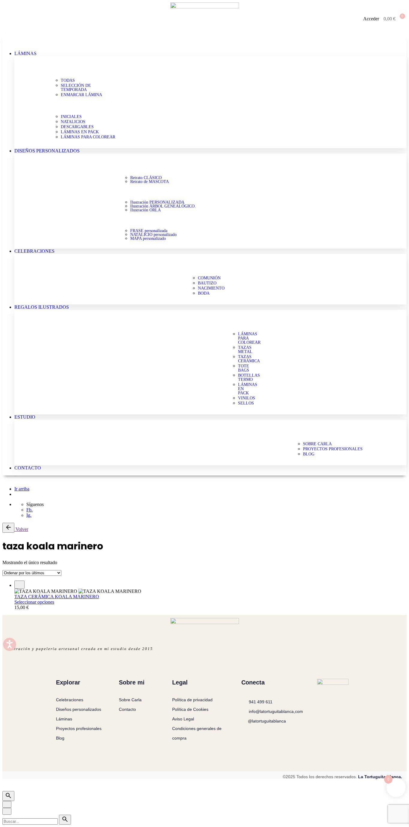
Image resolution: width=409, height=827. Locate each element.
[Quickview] (19, 585)
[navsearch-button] (11, 18)
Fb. (29, 509)
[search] (65, 820)
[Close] (6, 804)
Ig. (28, 515)
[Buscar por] (30, 821)
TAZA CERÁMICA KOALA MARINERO (56, 596)
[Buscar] (8, 796)
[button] (204, 40)
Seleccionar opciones (34, 602)
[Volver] (8, 528)
